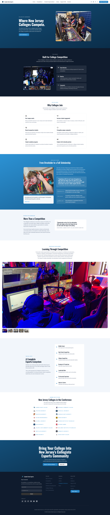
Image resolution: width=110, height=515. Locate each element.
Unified (60, 481)
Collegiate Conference (63, 483)
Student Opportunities (49, 1)
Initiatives (72, 481)
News (60, 485)
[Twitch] (91, 2)
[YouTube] (93, 2)
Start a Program (103, 1)
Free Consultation (50, 490)
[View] (26, 88)
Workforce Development (51, 485)
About (57, 1)
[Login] (98, 2)
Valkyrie (60, 478)
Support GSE (63, 1)
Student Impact (49, 483)
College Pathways (49, 488)
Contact (69, 1)
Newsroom (73, 486)
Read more (27, 201)
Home (34, 1)
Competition (39, 1)
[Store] (95, 2)
